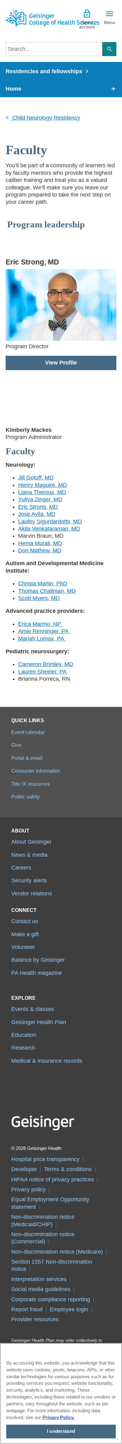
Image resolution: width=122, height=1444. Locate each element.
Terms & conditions (68, 1169)
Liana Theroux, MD (42, 492)
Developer (24, 1169)
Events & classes (32, 1009)
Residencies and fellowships (44, 71)
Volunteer (23, 947)
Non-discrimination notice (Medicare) (57, 1252)
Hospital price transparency (45, 1159)
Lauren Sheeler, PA (42, 672)
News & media (29, 855)
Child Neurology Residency (45, 118)
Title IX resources (30, 784)
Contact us (24, 921)
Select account (87, 24)
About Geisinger (31, 842)
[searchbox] (54, 49)
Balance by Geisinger (38, 960)
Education (23, 1035)
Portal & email (27, 758)
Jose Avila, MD (36, 514)
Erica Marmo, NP (40, 624)
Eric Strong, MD (38, 507)
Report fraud (27, 1309)
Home (13, 89)
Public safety (25, 796)
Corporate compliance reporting (50, 1299)
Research (23, 1048)
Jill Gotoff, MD (35, 477)
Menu (109, 22)
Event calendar (28, 732)
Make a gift (25, 934)
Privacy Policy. (58, 1417)
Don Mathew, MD (39, 550)
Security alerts (29, 880)
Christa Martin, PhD (42, 583)
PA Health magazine (36, 973)
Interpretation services (39, 1279)
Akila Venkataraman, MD (49, 529)
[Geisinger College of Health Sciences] (33, 18)
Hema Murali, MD (40, 543)
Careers (21, 868)
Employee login (69, 1309)
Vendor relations (31, 893)
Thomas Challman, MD (47, 591)
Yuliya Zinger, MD (40, 499)
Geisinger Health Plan (38, 1022)
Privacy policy (28, 1189)
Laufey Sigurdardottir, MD (50, 521)
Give (16, 745)
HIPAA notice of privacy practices (52, 1179)
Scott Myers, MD (39, 598)
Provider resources (34, 1319)
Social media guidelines (40, 1289)
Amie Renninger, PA (44, 631)
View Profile (61, 363)
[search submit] (109, 49)
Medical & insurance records (46, 1061)
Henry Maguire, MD (42, 485)
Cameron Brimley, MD (45, 664)
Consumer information (35, 771)
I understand (61, 1431)
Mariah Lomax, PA (42, 639)
